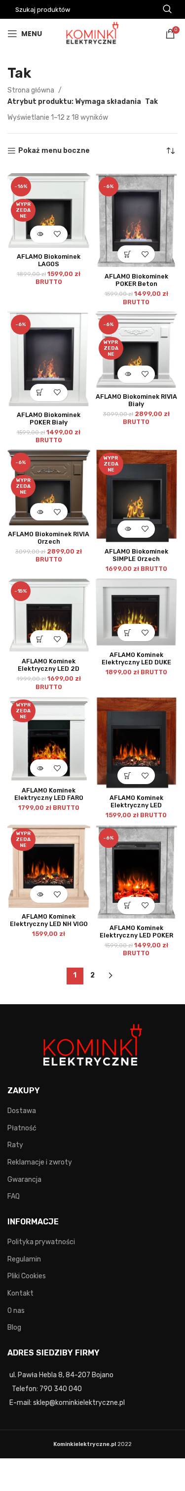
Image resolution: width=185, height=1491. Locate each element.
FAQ (13, 1196)
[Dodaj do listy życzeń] (57, 234)
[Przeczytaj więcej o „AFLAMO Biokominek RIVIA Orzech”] (40, 511)
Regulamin (24, 1259)
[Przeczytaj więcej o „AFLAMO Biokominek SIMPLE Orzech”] (127, 529)
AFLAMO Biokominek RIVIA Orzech (48, 537)
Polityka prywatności (41, 1242)
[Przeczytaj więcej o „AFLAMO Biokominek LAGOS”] (40, 234)
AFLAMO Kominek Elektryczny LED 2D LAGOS (48, 668)
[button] (127, 254)
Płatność (22, 1128)
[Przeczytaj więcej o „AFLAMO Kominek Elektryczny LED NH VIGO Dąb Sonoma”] (40, 894)
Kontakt (20, 1293)
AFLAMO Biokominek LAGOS (48, 260)
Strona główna (31, 90)
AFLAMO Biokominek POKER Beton (136, 280)
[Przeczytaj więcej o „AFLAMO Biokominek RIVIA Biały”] (127, 374)
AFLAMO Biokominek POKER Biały (48, 418)
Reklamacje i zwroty (39, 1162)
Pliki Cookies (26, 1276)
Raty (15, 1145)
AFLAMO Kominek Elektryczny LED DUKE (136, 658)
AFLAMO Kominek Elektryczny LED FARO (48, 794)
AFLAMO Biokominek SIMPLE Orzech (136, 555)
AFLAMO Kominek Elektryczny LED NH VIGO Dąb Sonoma (49, 924)
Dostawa (21, 1111)
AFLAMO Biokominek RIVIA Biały (136, 400)
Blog (14, 1327)
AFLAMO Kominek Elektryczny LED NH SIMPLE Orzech (136, 805)
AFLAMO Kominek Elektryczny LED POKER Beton (136, 935)
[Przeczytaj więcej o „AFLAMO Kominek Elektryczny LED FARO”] (40, 768)
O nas (16, 1310)
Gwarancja (24, 1179)
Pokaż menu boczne (54, 151)
